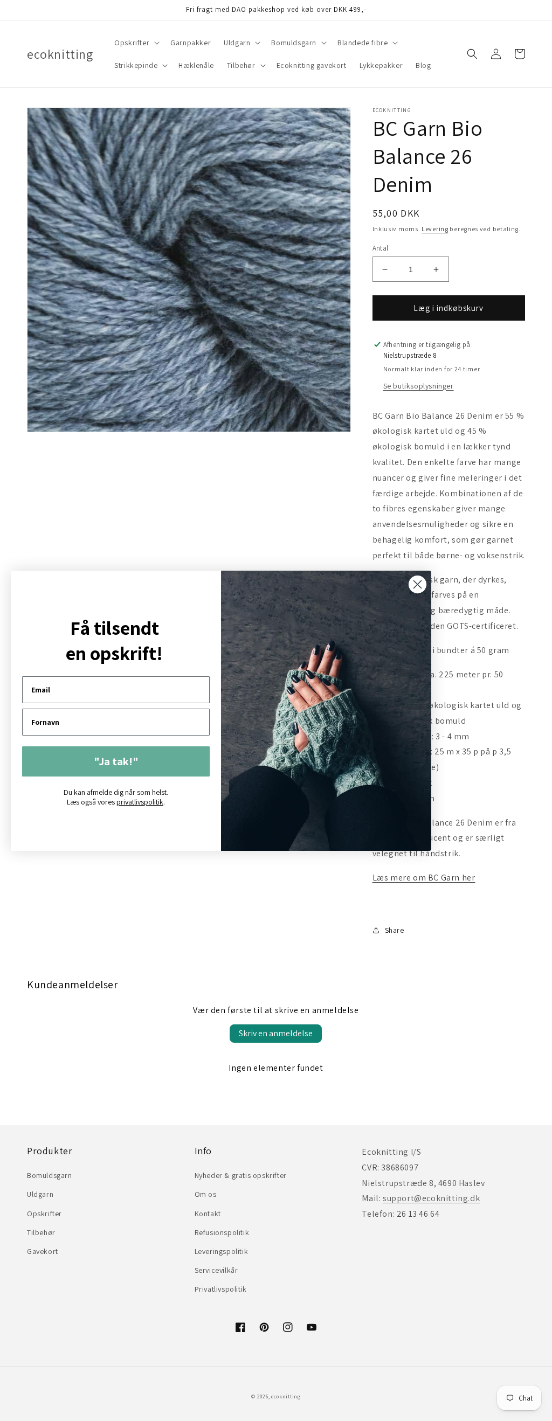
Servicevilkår (216, 1270)
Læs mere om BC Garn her (423, 877)
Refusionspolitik (222, 1232)
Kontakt (208, 1213)
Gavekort (42, 1251)
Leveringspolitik (222, 1251)
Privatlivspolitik (221, 1289)
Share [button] (394, 930)
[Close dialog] (417, 584)
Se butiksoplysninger (418, 386)
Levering (435, 229)
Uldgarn (40, 1194)
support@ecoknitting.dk (431, 1198)
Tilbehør (41, 1232)
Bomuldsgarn (49, 1175)
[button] (136, 42)
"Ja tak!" (116, 761)
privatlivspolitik (139, 802)
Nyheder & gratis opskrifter (241, 1175)
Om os (206, 1194)
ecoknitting (286, 1396)
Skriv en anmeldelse (276, 1033)
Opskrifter (44, 1213)
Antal (380, 248)
